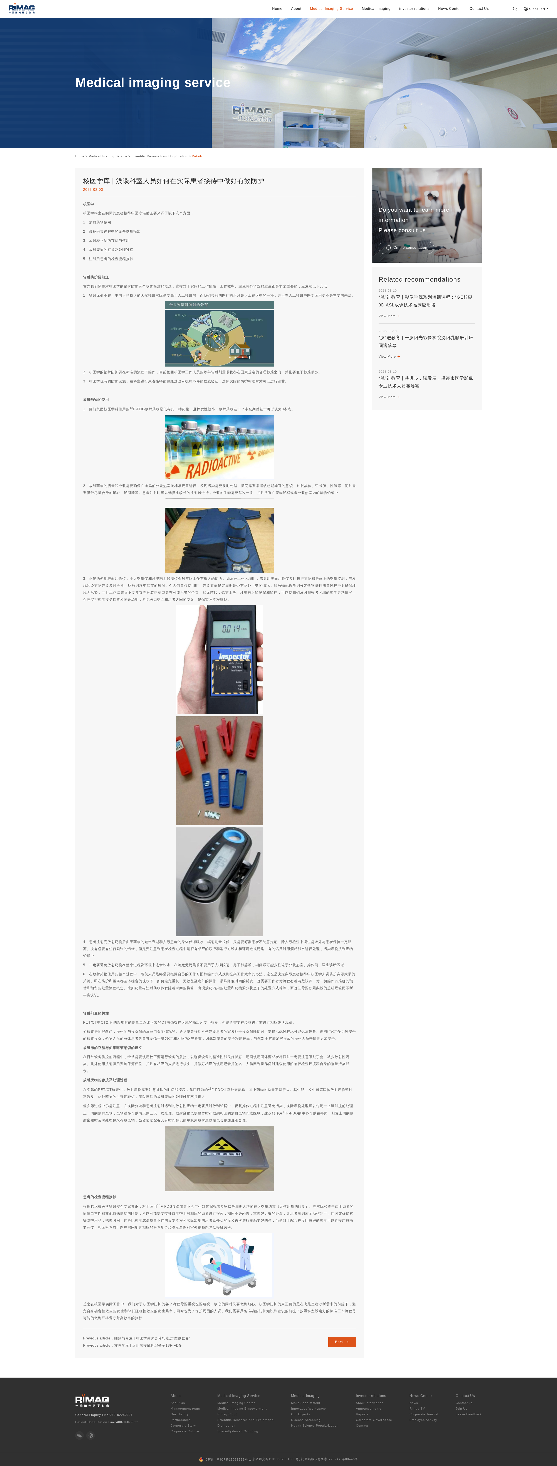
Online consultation (409, 247)
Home (277, 8)
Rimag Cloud (227, 1414)
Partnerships (181, 1420)
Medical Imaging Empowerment (242, 1408)
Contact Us (479, 8)
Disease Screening (306, 1420)
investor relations (414, 8)
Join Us (461, 1408)
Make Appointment (305, 1403)
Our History (180, 1414)
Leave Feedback (469, 1414)
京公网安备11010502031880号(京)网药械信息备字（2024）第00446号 (305, 1459)
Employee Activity (423, 1420)
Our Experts (300, 1414)
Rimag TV (417, 1408)
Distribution (332, 18)
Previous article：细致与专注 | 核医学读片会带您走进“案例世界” (136, 1338)
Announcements (368, 1408)
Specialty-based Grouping (331, 29)
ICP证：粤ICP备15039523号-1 (228, 1459)
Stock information (370, 1403)
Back (340, 1342)
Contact (362, 1425)
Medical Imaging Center (236, 1403)
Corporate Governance (374, 1420)
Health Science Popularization (315, 1425)
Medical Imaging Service (331, 8)
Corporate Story (183, 1425)
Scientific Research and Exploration (159, 156)
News (413, 1403)
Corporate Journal (423, 1414)
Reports (362, 1414)
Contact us (464, 1403)
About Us (178, 1403)
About (296, 8)
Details (197, 156)
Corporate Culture (185, 1431)
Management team (185, 1408)
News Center (449, 8)
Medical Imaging (376, 8)
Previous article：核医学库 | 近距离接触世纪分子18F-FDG (132, 1345)
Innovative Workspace (308, 1408)
